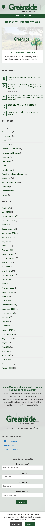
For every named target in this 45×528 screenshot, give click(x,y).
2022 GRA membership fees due (22, 53)
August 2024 (7, 237)
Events (4, 140)
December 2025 (9, 216)
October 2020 (8, 313)
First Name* (22, 473)
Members (6, 161)
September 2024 (9, 233)
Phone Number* (22, 492)
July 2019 (5, 343)
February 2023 (8, 275)
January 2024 (7, 254)
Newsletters (7, 170)
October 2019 (7, 334)
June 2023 (6, 267)
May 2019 (5, 351)
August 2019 (7, 338)
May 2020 (6, 321)
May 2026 (6, 212)
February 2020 (8, 326)
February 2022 (8, 288)
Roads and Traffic (9, 182)
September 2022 (9, 279)
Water (4, 195)
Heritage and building (11, 153)
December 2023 (9, 258)
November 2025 (8, 220)
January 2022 (7, 292)
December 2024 (9, 229)
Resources (6, 178)
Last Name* (22, 482)
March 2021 (6, 300)
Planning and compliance (12, 174)
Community (7, 136)
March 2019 (6, 359)
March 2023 (7, 271)
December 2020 (9, 305)
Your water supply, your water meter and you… (24, 113)
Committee (7, 132)
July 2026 (6, 208)
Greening (6, 144)
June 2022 (6, 283)
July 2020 (6, 317)
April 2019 (6, 355)
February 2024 (8, 250)
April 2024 (6, 246)
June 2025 (6, 224)
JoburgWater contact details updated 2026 (24, 78)
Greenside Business (10, 149)
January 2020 (7, 330)
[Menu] (3, 7)
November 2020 (8, 309)
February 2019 (8, 364)
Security (5, 186)
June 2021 (6, 296)
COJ (3, 127)
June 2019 (6, 347)
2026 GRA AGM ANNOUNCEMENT (22, 105)
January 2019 (7, 368)
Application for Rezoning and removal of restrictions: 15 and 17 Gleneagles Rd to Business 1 (25, 86)
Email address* (22, 464)
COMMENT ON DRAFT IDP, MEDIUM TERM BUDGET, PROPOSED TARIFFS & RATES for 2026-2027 (25, 98)
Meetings (6, 157)
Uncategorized (8, 191)
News (4, 165)
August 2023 (7, 262)
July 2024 (6, 241)
